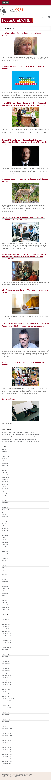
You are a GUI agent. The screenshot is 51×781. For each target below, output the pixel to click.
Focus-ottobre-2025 (6, 749)
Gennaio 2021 (5, 579)
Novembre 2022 (5, 533)
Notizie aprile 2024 (9, 399)
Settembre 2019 (5, 609)
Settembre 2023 (5, 509)
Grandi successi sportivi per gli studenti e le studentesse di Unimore (24, 363)
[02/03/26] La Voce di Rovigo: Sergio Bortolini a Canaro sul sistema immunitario (20, 434)
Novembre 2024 (5, 479)
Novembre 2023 (5, 505)
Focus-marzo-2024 (6, 724)
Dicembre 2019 (5, 607)
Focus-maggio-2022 (6, 705)
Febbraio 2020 (5, 602)
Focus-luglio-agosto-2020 (8, 698)
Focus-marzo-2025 (6, 726)
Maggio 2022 (5, 544)
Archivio (3, 617)
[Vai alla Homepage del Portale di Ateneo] (11, 7)
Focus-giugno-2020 (6, 673)
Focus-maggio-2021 (6, 703)
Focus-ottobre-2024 (6, 747)
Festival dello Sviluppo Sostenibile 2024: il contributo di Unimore (23, 67)
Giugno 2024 (5, 488)
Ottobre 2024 (5, 482)
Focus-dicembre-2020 (7, 633)
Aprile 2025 (4, 468)
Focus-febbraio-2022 (6, 649)
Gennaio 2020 (5, 605)
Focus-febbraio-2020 (6, 645)
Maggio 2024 (5, 491)
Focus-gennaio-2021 (6, 661)
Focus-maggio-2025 (6, 712)
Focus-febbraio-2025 (6, 656)
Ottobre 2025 (5, 454)
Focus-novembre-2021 (7, 731)
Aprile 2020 (4, 598)
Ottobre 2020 (5, 586)
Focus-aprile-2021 (6, 622)
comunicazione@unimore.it (11, 776)
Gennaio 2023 (5, 528)
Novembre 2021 (5, 558)
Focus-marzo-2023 (6, 721)
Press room (4, 765)
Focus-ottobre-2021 (6, 740)
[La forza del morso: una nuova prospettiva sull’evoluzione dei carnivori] (25, 184)
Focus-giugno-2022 (6, 677)
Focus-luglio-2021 (6, 687)
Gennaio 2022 (5, 553)
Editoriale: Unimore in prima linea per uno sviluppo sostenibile (21, 34)
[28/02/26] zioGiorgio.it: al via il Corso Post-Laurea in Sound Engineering (19, 439)
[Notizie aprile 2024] (25, 402)
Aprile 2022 (4, 547)
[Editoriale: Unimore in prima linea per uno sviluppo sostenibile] (25, 38)
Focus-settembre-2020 (7, 752)
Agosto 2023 (5, 512)
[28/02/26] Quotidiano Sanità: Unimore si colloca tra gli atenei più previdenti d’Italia (21, 441)
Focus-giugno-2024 (6, 682)
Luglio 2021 (4, 565)
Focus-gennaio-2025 (6, 670)
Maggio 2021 (5, 570)
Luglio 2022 (4, 540)
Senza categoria (5, 768)
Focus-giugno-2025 (6, 684)
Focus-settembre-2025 (7, 763)
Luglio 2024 (4, 486)
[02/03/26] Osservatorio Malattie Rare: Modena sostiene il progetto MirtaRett (19, 432)
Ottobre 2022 (5, 535)
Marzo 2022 (4, 549)
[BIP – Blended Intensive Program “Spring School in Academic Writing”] (25, 295)
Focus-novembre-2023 (7, 733)
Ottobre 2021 (5, 560)
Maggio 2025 (5, 465)
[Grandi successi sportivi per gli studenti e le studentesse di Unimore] (25, 367)
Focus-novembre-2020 (7, 728)
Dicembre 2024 (5, 477)
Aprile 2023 (4, 521)
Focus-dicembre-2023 (7, 640)
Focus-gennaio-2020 (6, 659)
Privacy (3, 776)
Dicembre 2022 (5, 530)
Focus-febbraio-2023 (6, 652)
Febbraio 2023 (5, 526)
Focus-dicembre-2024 (7, 642)
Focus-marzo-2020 (6, 714)
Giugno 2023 (5, 516)
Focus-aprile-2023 (6, 626)
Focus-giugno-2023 (6, 680)
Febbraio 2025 (5, 472)
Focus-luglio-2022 (6, 689)
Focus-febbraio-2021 (6, 647)
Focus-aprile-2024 (6, 629)
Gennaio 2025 (5, 475)
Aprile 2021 (4, 572)
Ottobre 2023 (5, 507)
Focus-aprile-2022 (6, 624)
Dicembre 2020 (5, 581)
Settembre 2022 (5, 537)
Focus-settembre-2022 (7, 756)
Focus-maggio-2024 (6, 710)
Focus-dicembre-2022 (7, 638)
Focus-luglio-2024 (6, 694)
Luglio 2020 (4, 591)
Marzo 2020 (4, 600)
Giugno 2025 (5, 463)
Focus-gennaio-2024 (6, 668)
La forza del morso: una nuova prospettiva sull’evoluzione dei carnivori (25, 180)
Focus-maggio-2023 (6, 707)
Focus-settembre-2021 (7, 754)
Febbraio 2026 (5, 451)
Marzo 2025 (4, 470)
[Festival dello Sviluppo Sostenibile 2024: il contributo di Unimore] (25, 71)
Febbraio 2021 (5, 577)
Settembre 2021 (5, 563)
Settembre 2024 (5, 484)
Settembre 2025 (5, 456)
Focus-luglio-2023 (6, 691)
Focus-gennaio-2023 (6, 666)
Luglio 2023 (4, 514)
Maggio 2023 (5, 519)
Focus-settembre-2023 (7, 759)
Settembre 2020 (5, 588)
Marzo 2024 (4, 495)
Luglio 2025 (4, 461)
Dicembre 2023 (5, 502)
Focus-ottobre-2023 (6, 745)
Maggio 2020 (5, 595)
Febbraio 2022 (5, 551)
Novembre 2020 (5, 584)
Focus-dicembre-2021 (7, 635)
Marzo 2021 (4, 574)
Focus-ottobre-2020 (6, 738)
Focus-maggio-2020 (6, 700)
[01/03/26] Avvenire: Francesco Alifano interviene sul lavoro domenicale (18, 437)
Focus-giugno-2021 (6, 675)
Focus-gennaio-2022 (6, 663)
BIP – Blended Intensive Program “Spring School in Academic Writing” (25, 291)
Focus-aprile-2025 (6, 631)
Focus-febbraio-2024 (6, 654)
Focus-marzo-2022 (6, 719)
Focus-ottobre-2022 (6, 742)
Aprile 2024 (4, 493)
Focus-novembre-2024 (7, 735)
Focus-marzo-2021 (6, 717)
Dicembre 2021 (5, 556)
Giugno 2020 (5, 593)
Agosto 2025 (5, 458)
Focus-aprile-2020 (6, 619)
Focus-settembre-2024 (7, 761)
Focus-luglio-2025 (6, 696)
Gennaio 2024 (5, 500)
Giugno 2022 (5, 542)
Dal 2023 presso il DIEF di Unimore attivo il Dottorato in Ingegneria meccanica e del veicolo (23, 218)
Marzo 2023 (4, 523)
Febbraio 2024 (5, 498)
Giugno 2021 (5, 567)
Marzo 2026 (4, 449)
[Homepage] (16, 17)
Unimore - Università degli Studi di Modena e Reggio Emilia (17, 775)
